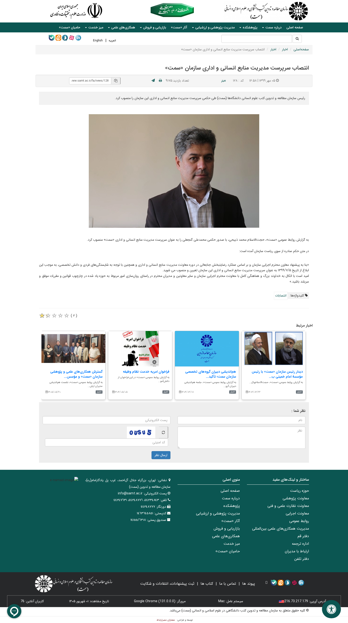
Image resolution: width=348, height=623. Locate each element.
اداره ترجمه (300, 544)
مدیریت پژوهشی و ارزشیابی (218, 513)
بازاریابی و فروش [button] (154, 27)
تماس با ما (227, 584)
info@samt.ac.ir (130, 493)
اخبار (285, 49)
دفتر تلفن (301, 559)
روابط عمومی (299, 521)
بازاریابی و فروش (227, 529)
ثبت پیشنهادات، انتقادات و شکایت (167, 584)
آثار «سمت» (179, 27)
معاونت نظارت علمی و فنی (288, 506)
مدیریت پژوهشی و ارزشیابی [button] (214, 27)
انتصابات (280, 295)
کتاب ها (207, 584)
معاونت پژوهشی (296, 498)
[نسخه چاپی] (160, 80)
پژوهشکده (231, 506)
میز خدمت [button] (95, 27)
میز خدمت (231, 544)
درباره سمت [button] (273, 27)
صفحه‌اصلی (301, 49)
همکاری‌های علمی (226, 536)
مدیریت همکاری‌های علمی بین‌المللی (280, 529)
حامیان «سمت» (69, 27)
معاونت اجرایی (297, 513)
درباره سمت (231, 498)
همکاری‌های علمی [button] (122, 27)
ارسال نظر (161, 455)
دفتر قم (303, 536)
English (98, 40)
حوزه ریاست (299, 491)
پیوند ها (248, 584)
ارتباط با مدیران (297, 551)
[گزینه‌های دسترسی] (331, 609)
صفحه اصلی (294, 27)
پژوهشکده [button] (249, 27)
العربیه (112, 40)
